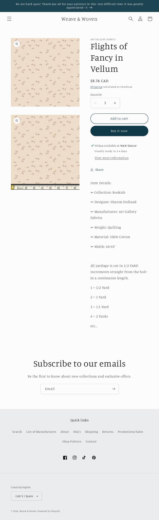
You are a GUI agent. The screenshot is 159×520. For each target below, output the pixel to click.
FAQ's (77, 431)
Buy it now (119, 131)
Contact (91, 441)
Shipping (96, 86)
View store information (112, 157)
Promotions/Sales (130, 431)
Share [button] (99, 169)
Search (17, 431)
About (64, 431)
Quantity (96, 94)
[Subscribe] (113, 389)
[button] (9, 19)
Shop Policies (71, 441)
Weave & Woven (28, 511)
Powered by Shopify (48, 511)
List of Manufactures (41, 431)
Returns (107, 431)
